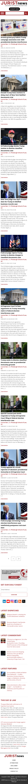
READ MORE (4, 71)
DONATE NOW (14, 9)
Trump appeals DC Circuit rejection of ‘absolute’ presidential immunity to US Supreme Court (14, 469)
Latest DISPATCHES (10, 610)
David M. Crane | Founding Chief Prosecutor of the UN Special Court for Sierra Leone (17, 645)
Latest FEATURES (9, 668)
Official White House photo (8, 248)
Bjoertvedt (23, 90)
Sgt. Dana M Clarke (13, 143)
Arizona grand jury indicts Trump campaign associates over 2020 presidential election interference (14, 39)
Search (25, 13)
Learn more (4, 717)
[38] (19, 559)
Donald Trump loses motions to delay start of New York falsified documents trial (13, 95)
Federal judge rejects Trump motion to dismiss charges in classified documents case (12, 255)
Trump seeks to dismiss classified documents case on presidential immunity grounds (14, 362)
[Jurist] (14, 3)
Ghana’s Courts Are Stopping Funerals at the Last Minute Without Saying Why (15, 653)
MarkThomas (18, 303)
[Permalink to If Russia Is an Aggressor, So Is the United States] (3, 640)
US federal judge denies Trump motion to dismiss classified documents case (12, 148)
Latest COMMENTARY (11, 635)
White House (4, 356)
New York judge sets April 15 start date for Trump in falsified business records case (14, 201)
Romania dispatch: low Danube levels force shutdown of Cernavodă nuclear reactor (16, 624)
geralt (20, 197)
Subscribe (14, 594)
